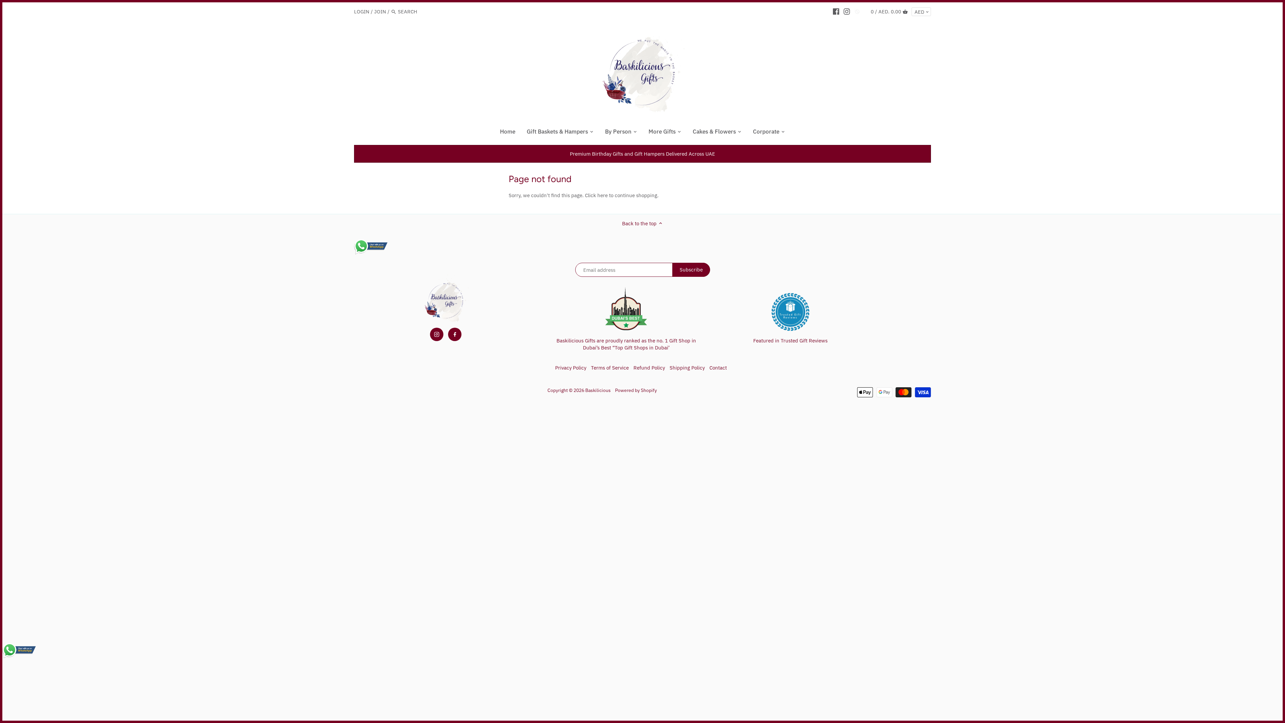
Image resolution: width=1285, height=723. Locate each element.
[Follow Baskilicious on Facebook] (454, 334)
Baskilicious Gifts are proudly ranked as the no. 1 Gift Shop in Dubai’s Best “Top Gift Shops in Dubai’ (626, 344)
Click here (596, 195)
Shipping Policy (687, 368)
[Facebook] (836, 11)
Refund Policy (649, 368)
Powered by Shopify (636, 390)
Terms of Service (610, 368)
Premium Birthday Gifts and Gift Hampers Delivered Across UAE (642, 154)
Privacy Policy (570, 368)
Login (361, 11)
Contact (718, 368)
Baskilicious (598, 390)
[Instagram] (847, 11)
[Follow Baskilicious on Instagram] (436, 334)
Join (380, 11)
